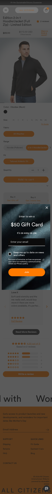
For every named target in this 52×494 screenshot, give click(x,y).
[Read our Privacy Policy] (43, 259)
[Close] (46, 207)
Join (26, 272)
